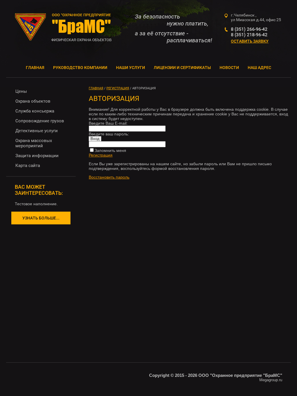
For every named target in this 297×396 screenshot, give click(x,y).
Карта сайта (27, 165)
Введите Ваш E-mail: (108, 123)
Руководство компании (80, 67)
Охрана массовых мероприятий (33, 143)
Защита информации (37, 155)
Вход (94, 139)
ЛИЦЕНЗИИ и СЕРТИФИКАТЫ (182, 67)
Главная (35, 67)
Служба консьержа (34, 111)
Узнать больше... (40, 218)
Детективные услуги (36, 130)
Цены (21, 91)
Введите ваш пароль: (109, 134)
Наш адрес (259, 67)
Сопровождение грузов (39, 120)
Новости (229, 67)
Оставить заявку (250, 41)
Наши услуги (130, 67)
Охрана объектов (32, 101)
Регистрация (101, 155)
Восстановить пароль (109, 177)
